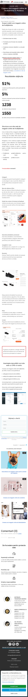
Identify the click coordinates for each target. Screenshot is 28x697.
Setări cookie (14, 664)
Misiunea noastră (14, 667)
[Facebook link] (9, 644)
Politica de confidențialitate (14, 660)
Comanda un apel (21, 647)
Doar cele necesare (14, 690)
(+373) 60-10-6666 (18, 2)
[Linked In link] (17, 644)
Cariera (14, 670)
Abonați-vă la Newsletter (9, 647)
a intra (19, 533)
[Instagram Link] (13, 644)
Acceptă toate (14, 686)
